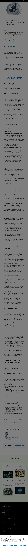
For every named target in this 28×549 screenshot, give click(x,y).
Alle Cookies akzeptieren (8, 545)
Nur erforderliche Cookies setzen (20, 545)
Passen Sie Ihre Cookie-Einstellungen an (14, 546)
